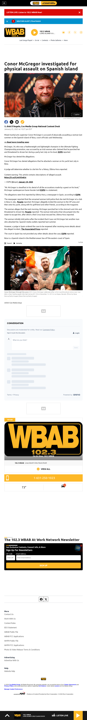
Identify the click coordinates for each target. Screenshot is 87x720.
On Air (37, 40)
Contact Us (8, 614)
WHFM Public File (11, 641)
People (20, 202)
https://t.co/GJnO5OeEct (15, 177)
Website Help (9, 671)
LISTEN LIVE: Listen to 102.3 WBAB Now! (24, 12)
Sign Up (43, 565)
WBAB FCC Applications (14, 636)
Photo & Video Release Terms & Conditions (22, 650)
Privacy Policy (9, 686)
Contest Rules (10, 623)
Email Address (21, 554)
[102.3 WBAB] (43, 3)
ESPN (60, 152)
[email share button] (17, 122)
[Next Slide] (76, 273)
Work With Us (10, 619)
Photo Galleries (56, 40)
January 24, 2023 (25, 182)
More (66, 40)
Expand (9, 243)
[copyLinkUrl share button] (22, 122)
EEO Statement (10, 628)
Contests (45, 40)
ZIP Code (9, 554)
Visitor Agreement (70, 684)
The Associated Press (30, 229)
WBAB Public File (11, 632)
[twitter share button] (11, 122)
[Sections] (4, 3)
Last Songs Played (25, 40)
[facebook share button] (6, 122)
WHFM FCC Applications (14, 645)
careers (57, 686)
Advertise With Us (11, 660)
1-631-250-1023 (44, 478)
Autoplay (19, 243)
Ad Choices (42, 686)
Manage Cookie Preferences (13, 689)
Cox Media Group (14, 684)
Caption (76, 114)
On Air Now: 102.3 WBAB (43, 456)
